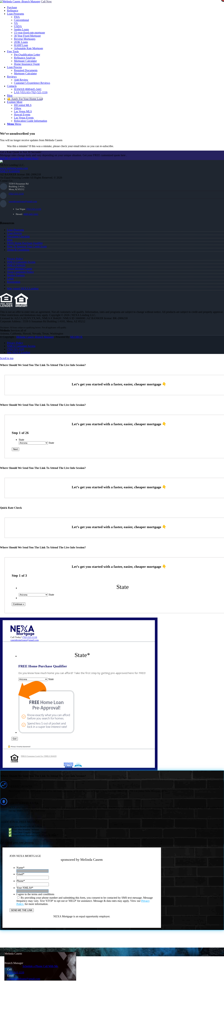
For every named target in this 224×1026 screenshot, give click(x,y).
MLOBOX (76, 336)
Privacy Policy (15, 258)
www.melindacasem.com (14, 168)
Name (20, 867)
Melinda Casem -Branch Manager (35, 336)
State (21, 439)
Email (20, 874)
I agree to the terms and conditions (35, 894)
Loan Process (14, 233)
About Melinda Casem (19, 268)
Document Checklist (18, 236)
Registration (13, 281)
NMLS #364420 (16, 265)
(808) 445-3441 (30, 214)
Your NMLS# (24, 887)
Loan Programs (15, 229)
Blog (9, 239)
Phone (20, 880)
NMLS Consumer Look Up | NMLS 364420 (39, 756)
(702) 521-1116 (16, 193)
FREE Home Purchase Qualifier (25, 243)
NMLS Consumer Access (21, 261)
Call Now (46, 1)
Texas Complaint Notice (20, 271)
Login (10, 278)
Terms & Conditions (18, 249)
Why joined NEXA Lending (22, 288)
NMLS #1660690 (10, 171)
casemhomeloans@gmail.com (23, 201)
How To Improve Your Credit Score (27, 246)
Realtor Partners (16, 275)
